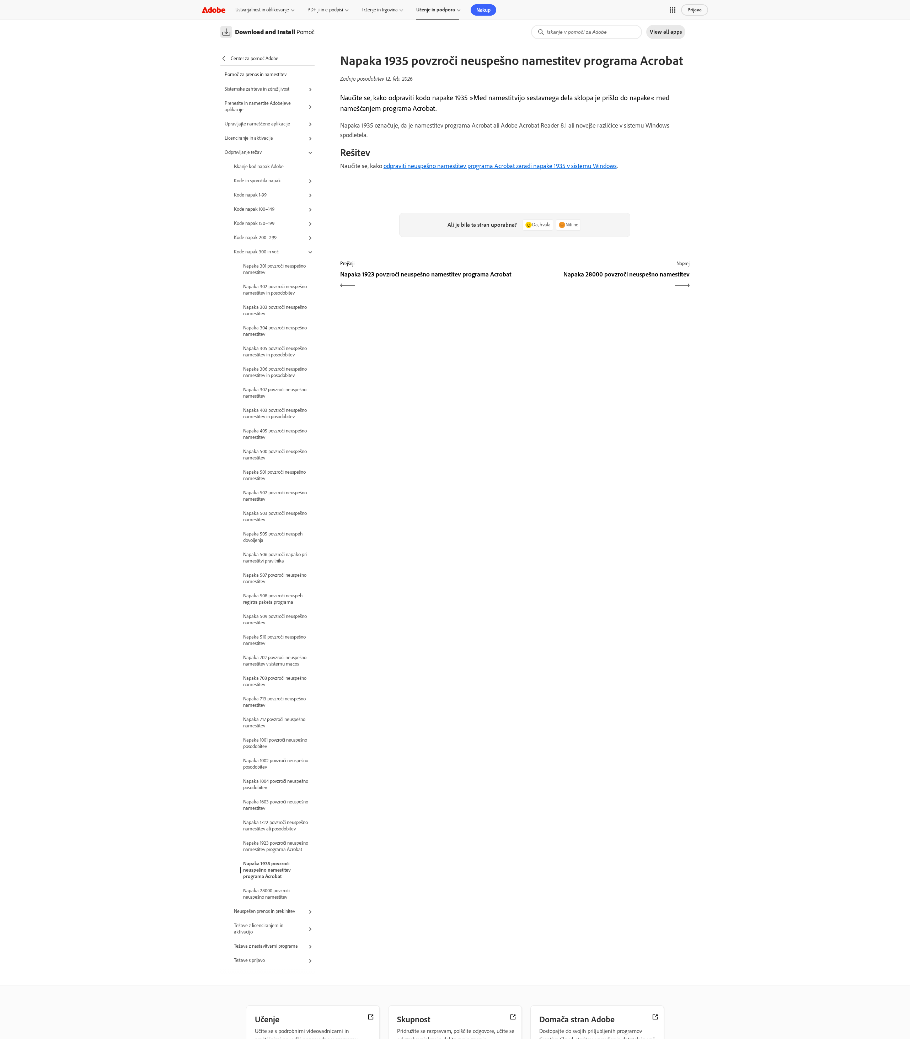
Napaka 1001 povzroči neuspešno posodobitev (275, 743)
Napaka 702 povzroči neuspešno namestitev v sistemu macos (274, 661)
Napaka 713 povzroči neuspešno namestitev (274, 702)
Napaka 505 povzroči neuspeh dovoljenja (273, 537)
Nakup (483, 10)
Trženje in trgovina (380, 10)
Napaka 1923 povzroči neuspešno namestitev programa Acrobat (275, 846)
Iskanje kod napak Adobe (259, 166)
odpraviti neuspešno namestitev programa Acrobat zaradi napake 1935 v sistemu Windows (500, 166)
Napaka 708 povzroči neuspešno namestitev (274, 681)
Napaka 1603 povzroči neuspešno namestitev (275, 805)
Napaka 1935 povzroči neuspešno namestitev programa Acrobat (267, 870)
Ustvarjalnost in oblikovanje (262, 10)
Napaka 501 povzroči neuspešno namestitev (274, 475)
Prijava (694, 10)
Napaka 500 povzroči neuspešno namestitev (275, 454)
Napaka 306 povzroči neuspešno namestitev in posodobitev (275, 372)
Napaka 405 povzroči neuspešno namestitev (275, 434)
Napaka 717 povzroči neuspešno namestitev (274, 722)
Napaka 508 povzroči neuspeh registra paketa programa (273, 599)
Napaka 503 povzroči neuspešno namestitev (275, 516)
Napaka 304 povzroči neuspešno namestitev (275, 331)
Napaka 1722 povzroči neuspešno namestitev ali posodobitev (275, 825)
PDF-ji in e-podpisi (325, 10)
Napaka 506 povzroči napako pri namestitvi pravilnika (275, 557)
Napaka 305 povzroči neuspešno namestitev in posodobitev (275, 351)
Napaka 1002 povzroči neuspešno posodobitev (275, 764)
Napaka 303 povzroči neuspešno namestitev (275, 310)
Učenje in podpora (435, 10)
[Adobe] (213, 10)
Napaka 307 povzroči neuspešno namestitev (274, 393)
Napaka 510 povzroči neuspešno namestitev (274, 640)
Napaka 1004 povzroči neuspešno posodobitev (275, 784)
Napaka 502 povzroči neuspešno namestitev (275, 496)
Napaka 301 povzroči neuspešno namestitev (274, 269)
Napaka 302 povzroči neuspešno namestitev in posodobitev (275, 290)
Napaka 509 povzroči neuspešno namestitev (275, 619)
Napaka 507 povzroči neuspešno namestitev (274, 578)
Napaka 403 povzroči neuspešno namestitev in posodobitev (275, 413)
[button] (672, 10)
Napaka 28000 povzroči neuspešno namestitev (266, 894)
